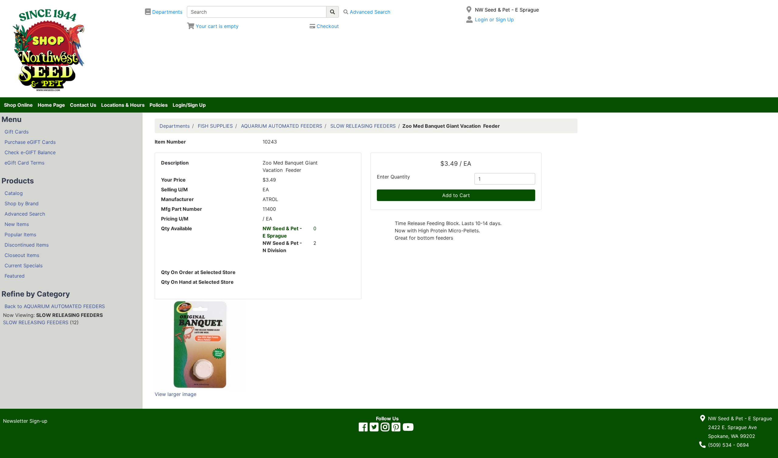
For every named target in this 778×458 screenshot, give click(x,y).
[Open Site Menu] (469, 10)
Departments (175, 126)
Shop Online (18, 105)
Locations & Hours (123, 105)
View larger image (175, 394)
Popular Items (20, 234)
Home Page (51, 105)
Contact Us (83, 105)
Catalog (14, 193)
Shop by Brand (22, 203)
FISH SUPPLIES (215, 126)
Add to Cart (456, 195)
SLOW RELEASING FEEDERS (35, 322)
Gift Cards (17, 132)
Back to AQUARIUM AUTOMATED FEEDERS (55, 306)
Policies (159, 105)
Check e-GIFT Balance (30, 152)
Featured (15, 276)
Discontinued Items (27, 245)
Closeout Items (22, 255)
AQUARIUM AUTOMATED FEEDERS (281, 126)
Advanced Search (25, 214)
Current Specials (24, 265)
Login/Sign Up (189, 105)
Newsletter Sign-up (25, 421)
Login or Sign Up (494, 19)
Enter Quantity (393, 177)
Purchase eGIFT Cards (30, 142)
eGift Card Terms (24, 163)
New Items (17, 224)
